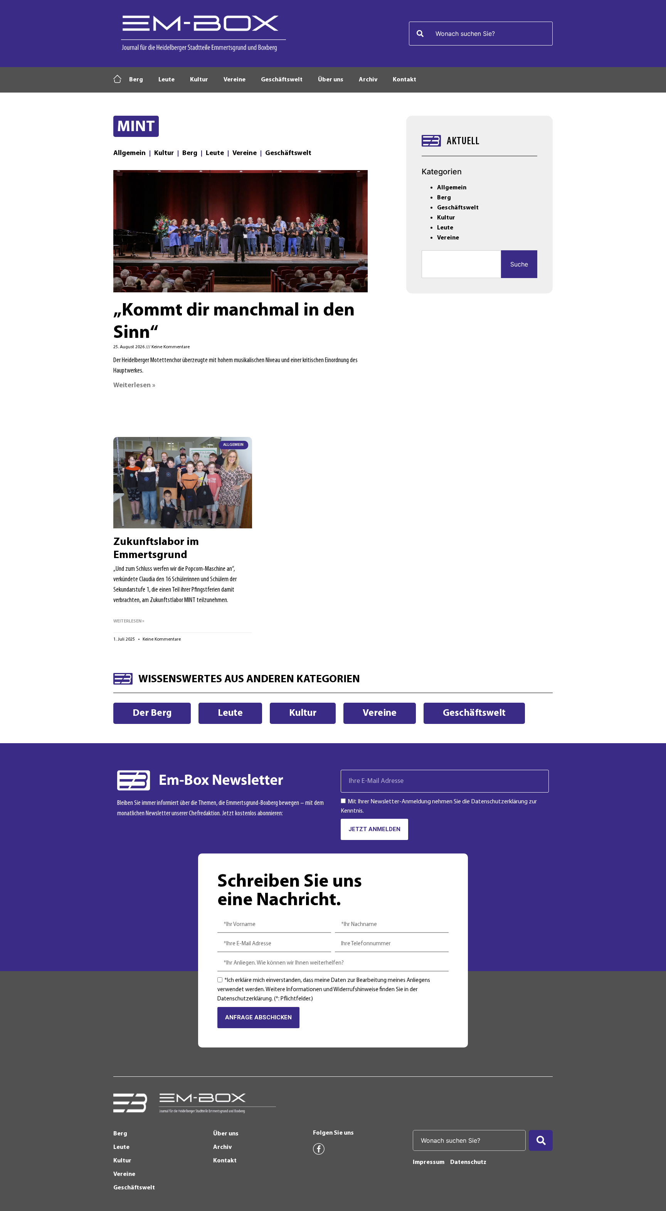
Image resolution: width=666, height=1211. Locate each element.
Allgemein (129, 153)
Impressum (428, 1162)
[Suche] (541, 1140)
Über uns (330, 80)
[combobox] (481, 34)
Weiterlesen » (134, 385)
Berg (136, 80)
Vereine (235, 80)
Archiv (368, 80)
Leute (166, 80)
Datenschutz (468, 1162)
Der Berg (152, 713)
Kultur (199, 80)
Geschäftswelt (282, 80)
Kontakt (404, 80)
